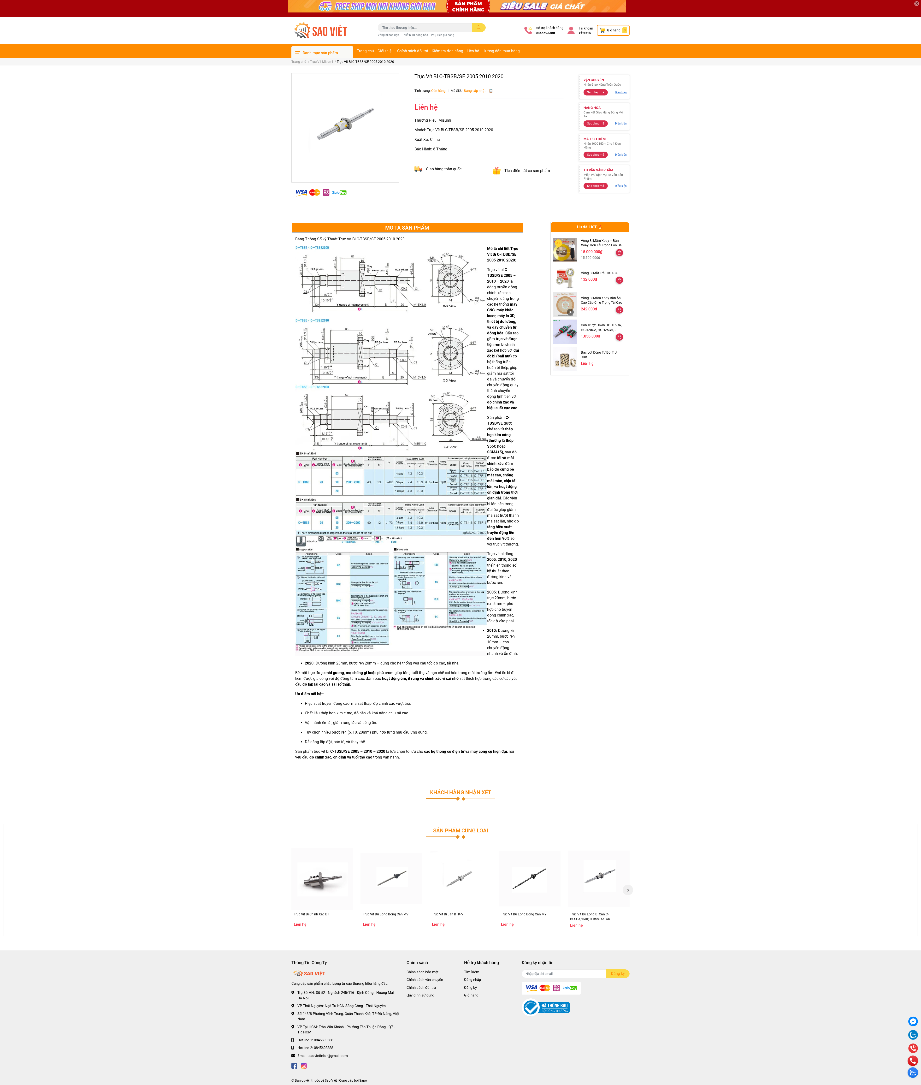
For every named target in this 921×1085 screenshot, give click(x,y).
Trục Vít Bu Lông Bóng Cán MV (385, 914)
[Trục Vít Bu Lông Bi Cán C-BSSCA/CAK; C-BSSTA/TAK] (599, 879)
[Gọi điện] (913, 1049)
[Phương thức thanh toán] (320, 192)
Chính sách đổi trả (412, 51)
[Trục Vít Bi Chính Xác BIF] (322, 879)
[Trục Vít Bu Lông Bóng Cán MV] (391, 879)
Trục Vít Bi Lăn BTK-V (447, 914)
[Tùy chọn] (619, 252)
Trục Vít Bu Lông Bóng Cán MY (523, 914)
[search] (479, 27)
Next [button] (628, 890)
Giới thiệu (386, 51)
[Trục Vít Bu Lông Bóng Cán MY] (530, 879)
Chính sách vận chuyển (425, 980)
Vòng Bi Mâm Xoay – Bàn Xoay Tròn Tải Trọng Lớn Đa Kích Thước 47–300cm (601, 245)
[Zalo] (913, 1035)
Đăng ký (470, 987)
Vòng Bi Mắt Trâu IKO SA (599, 273)
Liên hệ (473, 51)
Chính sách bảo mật (422, 972)
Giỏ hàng (471, 995)
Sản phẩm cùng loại (460, 830)
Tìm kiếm (471, 972)
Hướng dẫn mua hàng (501, 51)
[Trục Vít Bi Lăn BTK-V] (460, 879)
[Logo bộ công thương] (546, 1007)
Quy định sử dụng (420, 995)
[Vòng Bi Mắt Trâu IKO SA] (565, 277)
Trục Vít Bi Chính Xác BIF (312, 914)
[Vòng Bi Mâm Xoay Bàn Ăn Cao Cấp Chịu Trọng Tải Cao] (565, 304)
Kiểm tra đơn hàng (447, 51)
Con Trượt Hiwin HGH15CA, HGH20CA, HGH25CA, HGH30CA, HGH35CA (601, 329)
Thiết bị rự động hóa (415, 35)
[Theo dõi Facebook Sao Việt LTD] (294, 1065)
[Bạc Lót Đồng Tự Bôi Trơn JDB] (565, 359)
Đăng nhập (585, 32)
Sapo (363, 1080)
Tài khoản (586, 28)
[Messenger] (913, 1022)
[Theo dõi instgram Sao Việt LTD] (304, 1065)
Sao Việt (331, 1080)
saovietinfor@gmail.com (328, 1056)
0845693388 (545, 33)
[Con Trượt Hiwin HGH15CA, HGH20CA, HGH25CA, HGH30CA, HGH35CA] (565, 332)
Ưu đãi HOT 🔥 (589, 227)
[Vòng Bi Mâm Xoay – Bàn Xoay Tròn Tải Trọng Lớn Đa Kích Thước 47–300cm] (565, 250)
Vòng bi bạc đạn (388, 35)
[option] (345, 126)
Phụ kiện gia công (442, 35)
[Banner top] (460, 8)
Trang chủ (365, 51)
